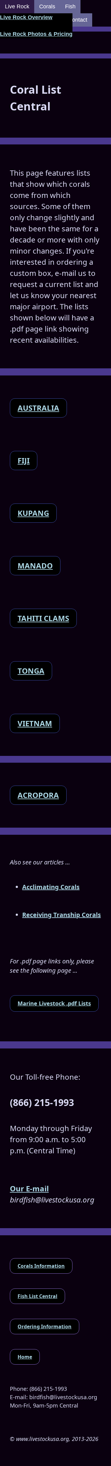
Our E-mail (29, 1188)
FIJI (24, 460)
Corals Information (41, 1265)
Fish (70, 6)
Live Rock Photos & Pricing (36, 34)
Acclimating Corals (51, 887)
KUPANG (33, 513)
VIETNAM (35, 723)
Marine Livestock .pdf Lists (54, 1003)
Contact (77, 20)
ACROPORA (38, 795)
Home (25, 1356)
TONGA (31, 671)
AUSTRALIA (38, 408)
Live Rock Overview (26, 17)
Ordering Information (45, 1326)
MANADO (35, 565)
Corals (47, 6)
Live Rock (17, 6)
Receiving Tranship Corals (61, 915)
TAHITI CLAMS (43, 618)
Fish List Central (37, 1296)
